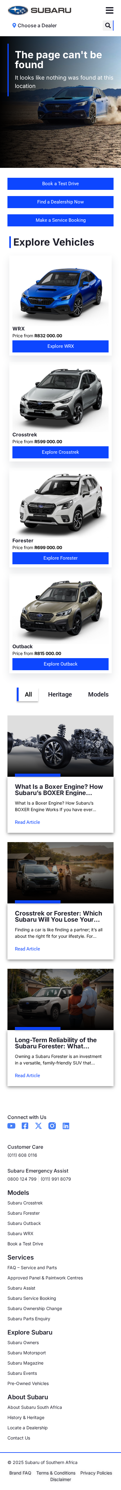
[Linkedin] (65, 1126)
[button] (108, 25)
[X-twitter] (38, 1126)
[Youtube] (11, 1126)
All (28, 694)
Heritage (60, 694)
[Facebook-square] (25, 1126)
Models (98, 694)
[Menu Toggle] (110, 10)
